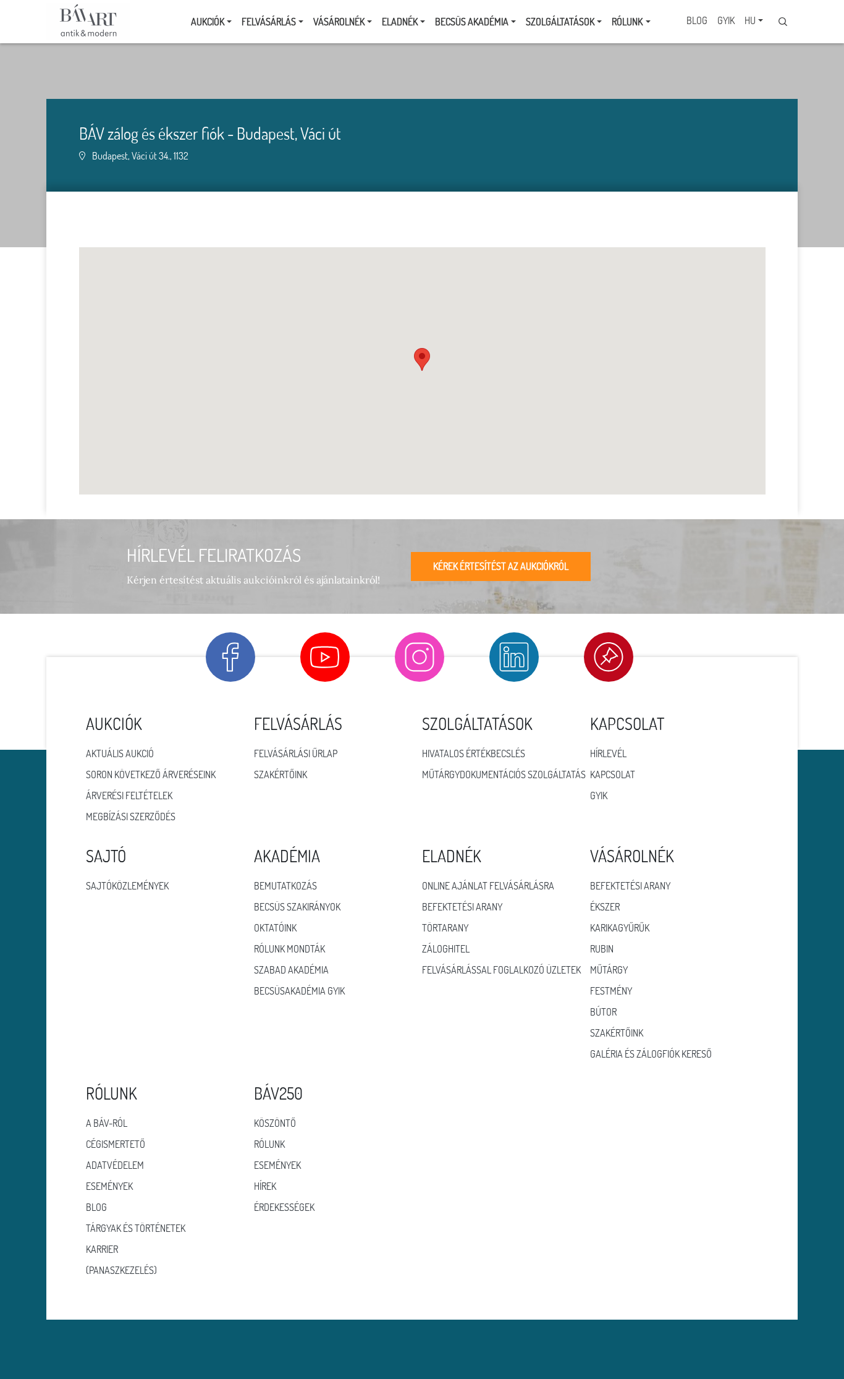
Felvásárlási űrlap (295, 753)
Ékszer (605, 907)
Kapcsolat (612, 774)
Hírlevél (608, 753)
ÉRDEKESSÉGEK (284, 1207)
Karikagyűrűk (619, 928)
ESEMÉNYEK (277, 1165)
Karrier (102, 1249)
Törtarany (445, 928)
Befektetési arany (462, 907)
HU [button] (750, 20)
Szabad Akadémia (291, 970)
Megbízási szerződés (130, 816)
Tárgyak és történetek (135, 1228)
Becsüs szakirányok (297, 907)
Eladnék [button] (400, 21)
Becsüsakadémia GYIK (299, 991)
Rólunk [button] (627, 21)
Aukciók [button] (207, 21)
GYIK (726, 20)
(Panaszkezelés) (121, 1270)
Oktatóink (275, 928)
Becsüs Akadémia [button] (472, 21)
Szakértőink (280, 774)
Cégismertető (115, 1144)
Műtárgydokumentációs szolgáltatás (504, 774)
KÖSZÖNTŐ (275, 1123)
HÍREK (265, 1186)
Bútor (603, 1012)
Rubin (602, 949)
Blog (696, 20)
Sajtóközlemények (127, 886)
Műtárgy (609, 970)
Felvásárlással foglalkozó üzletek (501, 970)
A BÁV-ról (106, 1123)
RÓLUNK (269, 1144)
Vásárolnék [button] (339, 21)
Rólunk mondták (289, 949)
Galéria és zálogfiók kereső (651, 1054)
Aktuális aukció (120, 753)
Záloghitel (446, 949)
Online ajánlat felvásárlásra (488, 886)
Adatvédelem (115, 1165)
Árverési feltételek (129, 795)
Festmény (611, 991)
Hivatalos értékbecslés (473, 753)
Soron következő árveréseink (151, 774)
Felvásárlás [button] (269, 21)
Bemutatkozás (285, 886)
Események (109, 1186)
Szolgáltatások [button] (560, 21)
